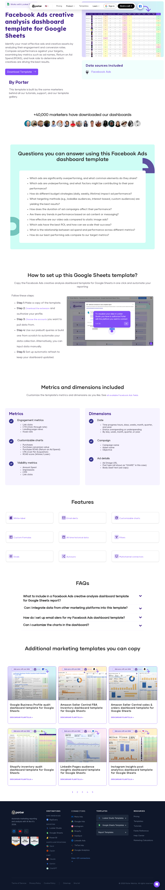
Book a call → (126, 6)
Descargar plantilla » (21, 717)
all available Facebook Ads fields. (123, 395)
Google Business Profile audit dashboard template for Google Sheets (32, 708)
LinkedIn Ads (79, 841)
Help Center (139, 836)
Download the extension (38, 308)
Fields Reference (141, 831)
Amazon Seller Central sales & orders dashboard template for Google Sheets (132, 708)
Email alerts (72, 518)
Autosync (71, 557)
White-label (19, 518)
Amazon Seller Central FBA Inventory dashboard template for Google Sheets (81, 708)
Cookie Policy (49, 883)
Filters (122, 538)
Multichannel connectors (131, 557)
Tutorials (137, 826)
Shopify (77, 831)
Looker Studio (56, 828)
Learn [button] (95, 6)
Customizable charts (129, 518)
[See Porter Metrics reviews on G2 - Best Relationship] (34, 841)
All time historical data (78, 538)
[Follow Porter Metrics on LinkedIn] (14, 831)
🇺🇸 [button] (46, 6)
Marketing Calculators (143, 840)
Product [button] (69, 6)
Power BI (53, 838)
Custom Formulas (22, 538)
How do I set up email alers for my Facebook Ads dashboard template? (74, 617)
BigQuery (54, 820)
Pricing (59, 6)
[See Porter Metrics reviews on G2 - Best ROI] (25, 841)
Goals (16, 557)
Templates (84, 6)
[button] (29, 518)
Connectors (78, 811)
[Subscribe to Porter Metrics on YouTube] (20, 831)
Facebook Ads (101, 71)
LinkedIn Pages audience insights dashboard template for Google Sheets (80, 770)
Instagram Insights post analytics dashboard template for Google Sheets (132, 770)
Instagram (78, 826)
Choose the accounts (36, 319)
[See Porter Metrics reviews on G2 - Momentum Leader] (16, 841)
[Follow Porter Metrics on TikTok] (26, 831)
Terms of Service (19, 883)
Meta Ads (78, 817)
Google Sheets (56, 833)
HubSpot (78, 836)
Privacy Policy (35, 883)
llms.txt (77, 883)
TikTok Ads (79, 845)
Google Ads (79, 821)
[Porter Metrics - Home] (37, 6)
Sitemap (67, 883)
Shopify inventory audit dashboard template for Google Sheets (32, 770)
